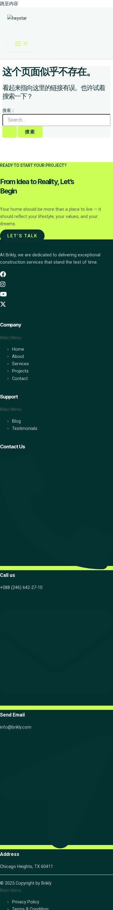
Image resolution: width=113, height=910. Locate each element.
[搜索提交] (9, 132)
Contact (20, 378)
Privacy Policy (25, 902)
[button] (56, 337)
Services (20, 363)
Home (18, 349)
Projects (20, 371)
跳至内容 (9, 3)
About (18, 356)
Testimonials (24, 428)
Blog (16, 421)
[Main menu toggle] (21, 44)
